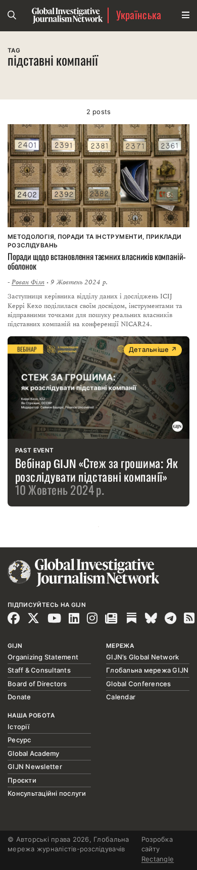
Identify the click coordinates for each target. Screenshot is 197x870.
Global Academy (34, 753)
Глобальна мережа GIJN (147, 670)
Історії (18, 727)
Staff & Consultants (39, 670)
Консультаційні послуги (47, 793)
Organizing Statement (43, 657)
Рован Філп (28, 282)
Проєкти (22, 780)
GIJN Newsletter (35, 766)
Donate (19, 697)
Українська (139, 15)
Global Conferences (138, 684)
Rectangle (157, 859)
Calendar (120, 697)
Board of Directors (37, 684)
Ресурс (19, 740)
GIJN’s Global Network (142, 657)
